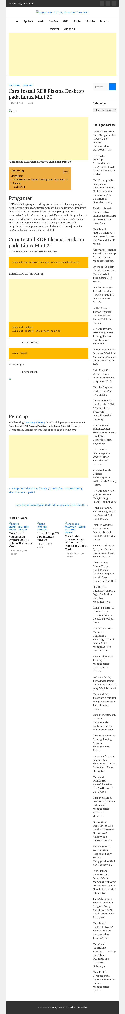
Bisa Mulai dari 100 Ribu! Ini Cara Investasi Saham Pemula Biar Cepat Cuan (103, 615)
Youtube (82, 1007)
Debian (12, 527)
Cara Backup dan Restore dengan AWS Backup (102, 391)
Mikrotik (90, 21)
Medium (62, 1007)
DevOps (53, 21)
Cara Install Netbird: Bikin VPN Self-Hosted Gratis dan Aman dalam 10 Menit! (104, 236)
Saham (104, 21)
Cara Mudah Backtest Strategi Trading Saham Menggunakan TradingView (103, 930)
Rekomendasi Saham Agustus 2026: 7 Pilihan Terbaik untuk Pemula (102, 457)
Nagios (12, 529)
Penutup (17, 183)
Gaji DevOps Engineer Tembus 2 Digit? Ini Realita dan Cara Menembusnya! (104, 594)
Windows (69, 28)
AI (17, 21)
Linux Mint (28, 85)
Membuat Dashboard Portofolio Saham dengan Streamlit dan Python (103, 784)
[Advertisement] (62, 54)
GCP (65, 21)
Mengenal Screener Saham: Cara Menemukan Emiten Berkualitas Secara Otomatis (104, 763)
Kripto (77, 21)
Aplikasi (28, 21)
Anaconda (70, 527)
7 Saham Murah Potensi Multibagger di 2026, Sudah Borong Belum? (104, 477)
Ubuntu (54, 28)
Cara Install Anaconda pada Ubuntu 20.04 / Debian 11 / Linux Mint (76, 542)
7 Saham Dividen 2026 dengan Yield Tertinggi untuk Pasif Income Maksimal (103, 336)
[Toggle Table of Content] (64, 171)
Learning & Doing (34, 422)
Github (72, 1007)
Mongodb (42, 529)
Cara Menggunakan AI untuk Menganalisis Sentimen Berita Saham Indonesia (104, 722)
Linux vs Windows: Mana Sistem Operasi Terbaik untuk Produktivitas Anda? (104, 532)
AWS (41, 21)
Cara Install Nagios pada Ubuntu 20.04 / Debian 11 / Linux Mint (20, 540)
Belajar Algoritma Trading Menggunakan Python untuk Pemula (103, 664)
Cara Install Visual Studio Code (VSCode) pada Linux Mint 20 (51, 504)
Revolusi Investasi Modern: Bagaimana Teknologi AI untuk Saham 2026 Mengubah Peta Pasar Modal (103, 639)
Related (21, 187)
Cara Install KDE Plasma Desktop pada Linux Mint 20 (40, 179)
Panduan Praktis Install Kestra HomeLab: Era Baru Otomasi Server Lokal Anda (104, 216)
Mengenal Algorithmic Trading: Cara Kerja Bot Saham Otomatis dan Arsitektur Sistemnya (104, 955)
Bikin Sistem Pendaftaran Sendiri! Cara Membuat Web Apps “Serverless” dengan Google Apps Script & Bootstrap (104, 881)
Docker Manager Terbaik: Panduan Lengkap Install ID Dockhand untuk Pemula (103, 295)
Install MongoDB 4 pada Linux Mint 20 (48, 537)
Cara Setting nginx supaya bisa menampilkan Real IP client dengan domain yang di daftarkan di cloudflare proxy (104, 191)
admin (31, 103)
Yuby (54, 1007)
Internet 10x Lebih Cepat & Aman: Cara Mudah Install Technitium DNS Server (104, 274)
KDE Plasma (14, 85)
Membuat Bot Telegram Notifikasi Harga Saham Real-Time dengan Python (104, 701)
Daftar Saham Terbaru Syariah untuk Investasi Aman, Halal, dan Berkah (102, 315)
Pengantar (17, 175)
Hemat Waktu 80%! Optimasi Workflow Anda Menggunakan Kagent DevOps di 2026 (104, 357)
